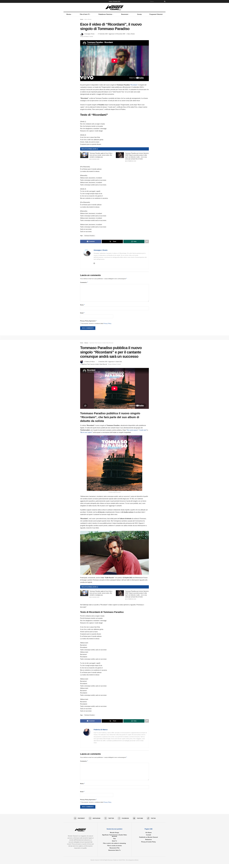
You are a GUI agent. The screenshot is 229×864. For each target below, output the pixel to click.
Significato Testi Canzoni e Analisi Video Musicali (101, 343)
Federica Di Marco (90, 361)
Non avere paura (132, 430)
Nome (82, 305)
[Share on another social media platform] (147, 241)
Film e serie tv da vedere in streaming (114, 843)
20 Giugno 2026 (94, 159)
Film (114, 838)
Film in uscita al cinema (114, 845)
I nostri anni (142, 430)
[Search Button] (164, 1)
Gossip (139, 14)
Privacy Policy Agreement (88, 321)
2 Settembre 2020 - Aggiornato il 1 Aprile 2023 (110, 361)
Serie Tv (114, 841)
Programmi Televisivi (156, 14)
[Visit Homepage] (114, 7)
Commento (84, 282)
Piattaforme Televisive (105, 14)
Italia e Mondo (88, 19)
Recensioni (124, 14)
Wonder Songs (114, 832)
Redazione (148, 839)
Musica (68, 14)
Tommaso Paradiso (89, 235)
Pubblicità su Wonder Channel (148, 837)
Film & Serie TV (85, 14)
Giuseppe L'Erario (89, 34)
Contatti (148, 835)
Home (81, 19)
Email (82, 313)
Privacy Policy (107, 323)
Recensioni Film (114, 848)
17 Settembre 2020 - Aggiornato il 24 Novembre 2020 (111, 34)
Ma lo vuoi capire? (86, 432)
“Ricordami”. (134, 85)
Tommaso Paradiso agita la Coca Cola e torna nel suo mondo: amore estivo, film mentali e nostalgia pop (101, 155)
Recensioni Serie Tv (114, 850)
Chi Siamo (148, 832)
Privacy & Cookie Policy (148, 842)
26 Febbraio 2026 (131, 161)
